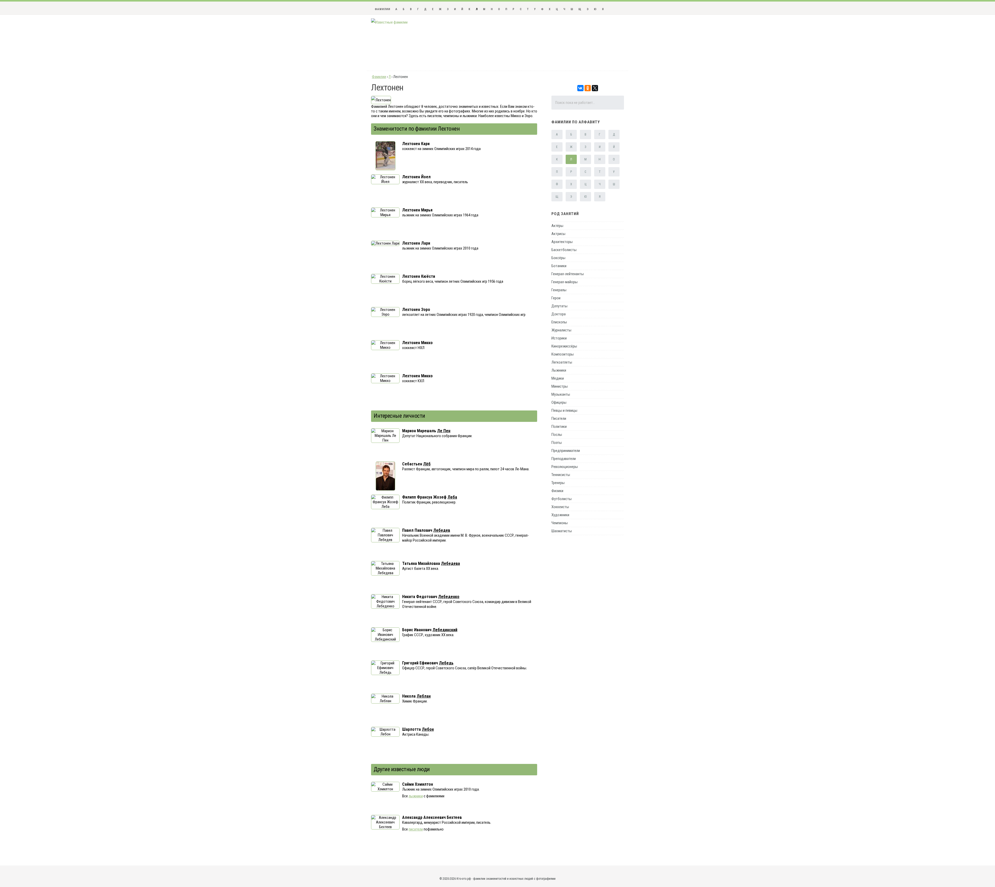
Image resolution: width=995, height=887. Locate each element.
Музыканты (560, 394)
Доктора (558, 314)
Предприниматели (565, 450)
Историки (559, 338)
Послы (556, 434)
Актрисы (558, 233)
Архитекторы (562, 241)
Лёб (427, 464)
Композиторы (562, 354)
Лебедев (441, 530)
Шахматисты (561, 531)
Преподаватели (563, 458)
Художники (560, 515)
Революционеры (564, 466)
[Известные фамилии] (389, 22)
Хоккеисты (560, 507)
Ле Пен (443, 430)
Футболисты (561, 498)
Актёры (557, 225)
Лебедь (446, 663)
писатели (416, 829)
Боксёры (558, 258)
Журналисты (561, 330)
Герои (555, 298)
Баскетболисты (564, 249)
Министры (559, 386)
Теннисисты (560, 474)
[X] (595, 88)
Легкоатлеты (561, 362)
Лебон (428, 729)
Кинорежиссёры (564, 346)
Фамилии (382, 9)
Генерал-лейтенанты (567, 274)
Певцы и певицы (564, 410)
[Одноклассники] (588, 88)
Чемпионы (559, 523)
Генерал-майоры (564, 282)
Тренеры (558, 482)
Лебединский (444, 629)
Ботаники (558, 266)
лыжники (416, 796)
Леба (452, 497)
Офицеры (558, 402)
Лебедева (450, 563)
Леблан (424, 696)
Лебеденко (448, 596)
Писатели (558, 418)
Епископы (559, 322)
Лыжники (558, 370)
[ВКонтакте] (580, 88)
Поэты (556, 442)
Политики (559, 426)
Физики (557, 490)
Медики (557, 378)
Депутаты (559, 306)
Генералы (558, 290)
